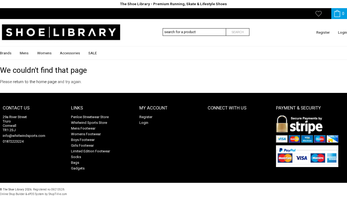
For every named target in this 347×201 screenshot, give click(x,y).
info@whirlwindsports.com (24, 135)
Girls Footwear (82, 145)
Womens (44, 53)
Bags (75, 162)
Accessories (70, 53)
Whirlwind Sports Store (89, 122)
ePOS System (36, 194)
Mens (24, 53)
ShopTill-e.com (58, 194)
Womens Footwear (86, 134)
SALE (92, 53)
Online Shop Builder (12, 194)
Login (342, 32)
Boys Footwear (83, 139)
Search (238, 32)
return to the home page (35, 82)
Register (323, 32)
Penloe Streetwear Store (90, 117)
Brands (5, 53)
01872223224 (13, 141)
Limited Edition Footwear (90, 151)
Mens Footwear (83, 128)
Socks (76, 156)
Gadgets (78, 168)
